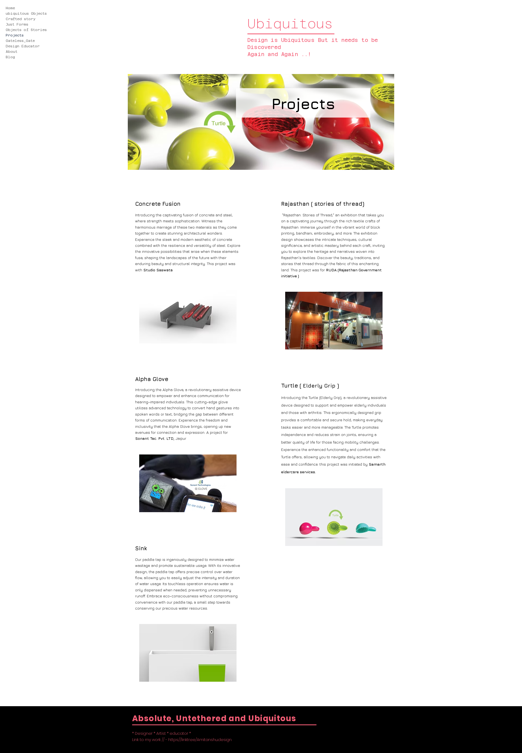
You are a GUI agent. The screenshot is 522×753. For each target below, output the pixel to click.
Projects (15, 35)
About (11, 52)
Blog (10, 57)
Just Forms (17, 24)
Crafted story (20, 19)
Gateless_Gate (20, 41)
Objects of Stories (27, 30)
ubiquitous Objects (26, 13)
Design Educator (23, 46)
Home (10, 8)
